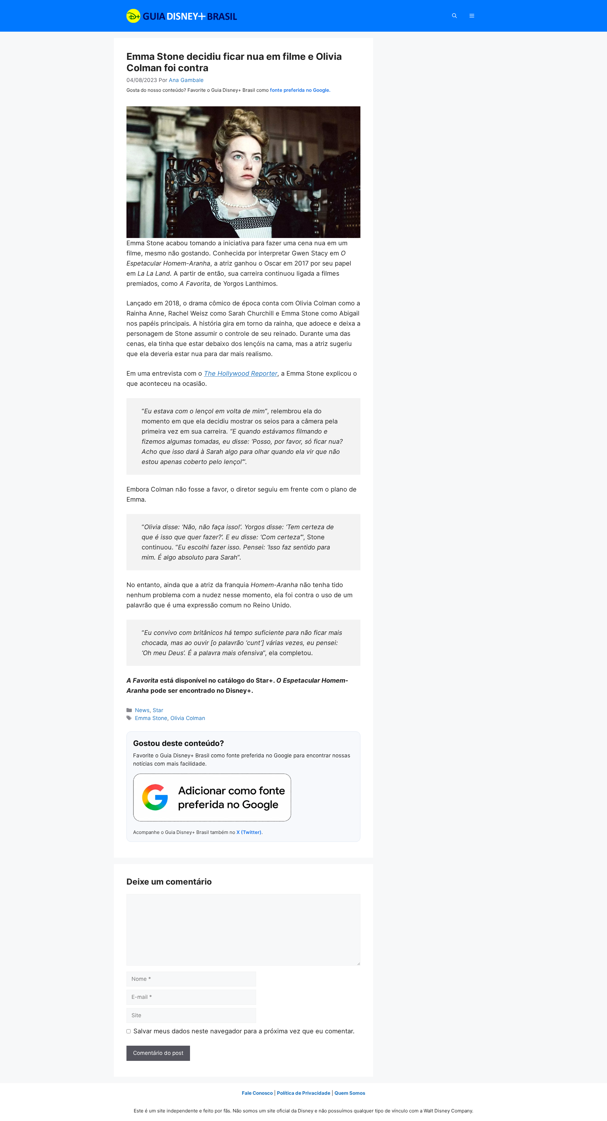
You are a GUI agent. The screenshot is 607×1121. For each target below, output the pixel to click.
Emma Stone (151, 718)
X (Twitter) (248, 832)
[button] (454, 15)
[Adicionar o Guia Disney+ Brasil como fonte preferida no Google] (212, 797)
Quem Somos (349, 1093)
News (142, 710)
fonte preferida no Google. (300, 90)
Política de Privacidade (303, 1093)
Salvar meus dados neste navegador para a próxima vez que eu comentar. (244, 1031)
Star (158, 710)
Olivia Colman (187, 718)
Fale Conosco (257, 1093)
